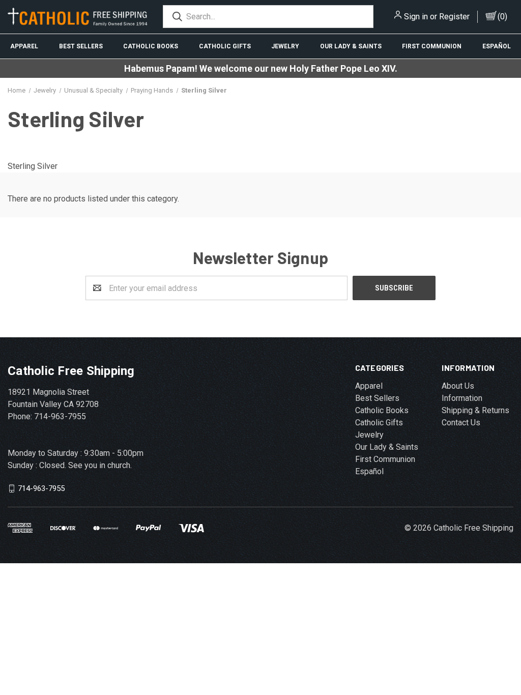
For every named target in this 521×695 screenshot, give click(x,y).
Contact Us (461, 422)
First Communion (431, 46)
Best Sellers (81, 46)
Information (462, 398)
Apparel (24, 46)
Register (454, 16)
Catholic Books (150, 46)
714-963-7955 (41, 488)
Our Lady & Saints (351, 46)
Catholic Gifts (225, 46)
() (502, 16)
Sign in (416, 16)
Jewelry (285, 46)
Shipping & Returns (475, 410)
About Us (458, 386)
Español (369, 471)
